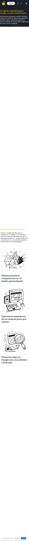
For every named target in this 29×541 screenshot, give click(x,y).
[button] (26, 3)
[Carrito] (18, 3)
